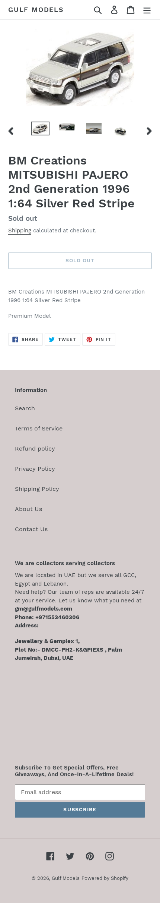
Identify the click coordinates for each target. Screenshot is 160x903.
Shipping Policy (37, 488)
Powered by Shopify (104, 878)
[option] (40, 130)
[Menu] (147, 9)
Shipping (19, 230)
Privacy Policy (35, 468)
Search (25, 408)
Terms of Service (39, 428)
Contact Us (31, 529)
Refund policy (35, 448)
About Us (28, 508)
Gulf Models (36, 9)
